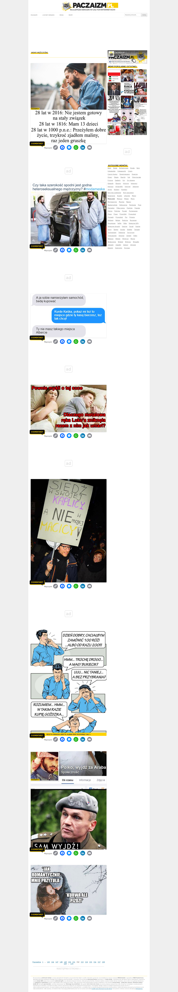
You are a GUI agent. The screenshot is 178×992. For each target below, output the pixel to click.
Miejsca (119, 199)
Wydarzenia (112, 242)
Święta (116, 229)
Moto (133, 199)
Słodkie (129, 229)
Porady (124, 211)
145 (48, 962)
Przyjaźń (111, 217)
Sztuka (122, 229)
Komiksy (124, 189)
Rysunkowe (111, 223)
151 (73, 962)
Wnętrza (125, 239)
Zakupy (125, 245)
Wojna (133, 239)
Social (131, 226)
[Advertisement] (89, 33)
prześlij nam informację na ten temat (102, 988)
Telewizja (121, 232)
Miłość (126, 199)
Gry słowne (131, 180)
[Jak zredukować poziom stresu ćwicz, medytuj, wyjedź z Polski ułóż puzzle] (127, 115)
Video (135, 236)
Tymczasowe (112, 236)
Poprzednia (36, 962)
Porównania (133, 211)
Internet (128, 186)
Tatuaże (137, 229)
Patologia (132, 205)
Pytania (132, 217)
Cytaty (130, 171)
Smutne (124, 226)
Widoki (117, 239)
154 (86, 962)
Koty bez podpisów (114, 193)
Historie (126, 183)
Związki (110, 248)
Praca (110, 214)
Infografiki (119, 186)
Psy (126, 217)
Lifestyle (127, 196)
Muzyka (121, 202)
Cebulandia (111, 171)
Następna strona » (69, 968)
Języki (110, 189)
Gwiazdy (110, 183)
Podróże (129, 208)
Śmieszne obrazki (114, 226)
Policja (110, 211)
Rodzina (125, 220)
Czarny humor (112, 174)
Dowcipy (135, 174)
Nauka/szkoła (112, 205)
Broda (132, 168)
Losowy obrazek (48, 15)
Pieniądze (111, 208)
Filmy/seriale (136, 177)
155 (90, 962)
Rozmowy (133, 220)
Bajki (109, 168)
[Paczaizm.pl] (89, 6)
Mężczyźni (111, 199)
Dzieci (110, 177)
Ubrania (121, 236)
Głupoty (118, 183)
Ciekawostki (121, 171)
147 (57, 962)
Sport (110, 229)
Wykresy (128, 242)
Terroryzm (130, 232)
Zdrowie (133, 245)
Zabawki (111, 245)
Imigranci (134, 183)
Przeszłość (132, 214)
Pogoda (137, 208)
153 (82, 962)
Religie (117, 220)
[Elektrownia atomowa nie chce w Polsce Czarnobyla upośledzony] (140, 115)
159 (65, 964)
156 (95, 962)
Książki (119, 196)
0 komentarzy (37, 143)
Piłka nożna (121, 208)
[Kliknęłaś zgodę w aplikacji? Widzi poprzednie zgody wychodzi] (127, 128)
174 (71, 964)
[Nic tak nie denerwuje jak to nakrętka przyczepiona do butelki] (114, 128)
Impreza (110, 186)
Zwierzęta (118, 248)
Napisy (128, 202)
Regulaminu (139, 988)
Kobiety (116, 189)
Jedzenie (136, 186)
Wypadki (136, 242)
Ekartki (123, 177)
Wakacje (110, 239)
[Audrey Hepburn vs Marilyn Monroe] (114, 102)
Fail (129, 177)
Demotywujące (124, 174)
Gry (124, 180)
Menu (62, 15)
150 (69, 962)
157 (99, 962)
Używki (128, 236)
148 (61, 962)
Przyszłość (119, 217)
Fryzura (110, 180)
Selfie (119, 223)
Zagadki (118, 245)
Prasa (116, 214)
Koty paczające (128, 193)
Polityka (117, 211)
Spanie (137, 226)
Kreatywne (111, 196)
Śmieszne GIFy (134, 223)
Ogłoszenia (123, 205)
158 (103, 962)
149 (65, 962)
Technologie (112, 232)
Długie (116, 177)
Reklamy (110, 220)
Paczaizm (34, 15)
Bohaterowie (123, 168)
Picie (139, 205)
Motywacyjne (112, 202)
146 (52, 962)
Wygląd (120, 242)
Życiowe (127, 248)
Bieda (115, 168)
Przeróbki (123, 214)
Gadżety (118, 180)
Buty (138, 168)
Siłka (125, 223)
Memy (71, 15)
